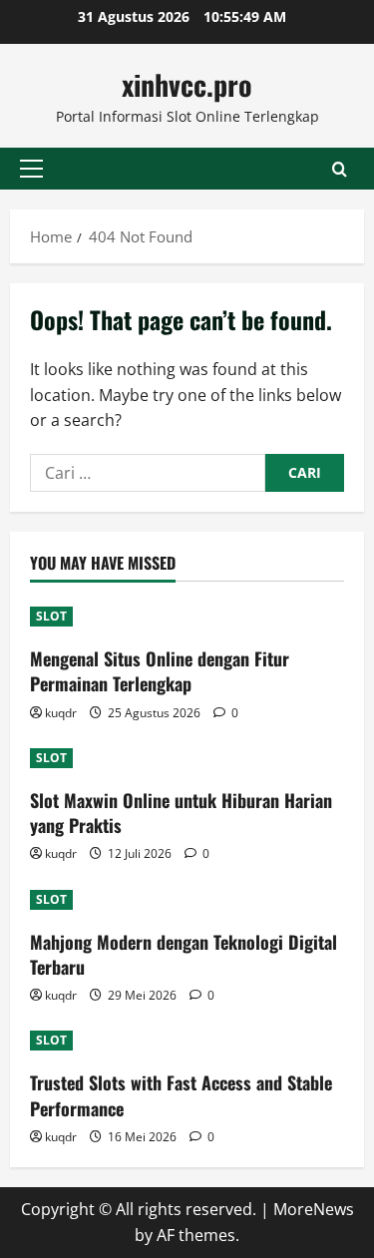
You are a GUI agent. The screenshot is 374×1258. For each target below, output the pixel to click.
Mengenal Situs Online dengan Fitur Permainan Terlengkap (159, 670)
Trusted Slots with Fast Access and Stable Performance (181, 1094)
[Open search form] (339, 169)
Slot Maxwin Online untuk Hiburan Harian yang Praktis (181, 812)
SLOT (51, 616)
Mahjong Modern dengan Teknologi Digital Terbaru (183, 954)
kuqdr (61, 712)
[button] (31, 169)
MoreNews (313, 1209)
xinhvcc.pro (187, 84)
